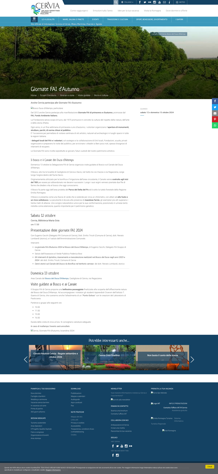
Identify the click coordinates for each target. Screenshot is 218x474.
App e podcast (76, 402)
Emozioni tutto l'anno (103, 10)
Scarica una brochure (119, 411)
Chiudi (210, 467)
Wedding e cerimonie (39, 399)
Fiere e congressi (37, 432)
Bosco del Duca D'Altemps (57, 278)
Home (34, 95)
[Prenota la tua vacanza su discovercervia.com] (159, 393)
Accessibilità (76, 426)
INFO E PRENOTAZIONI (178, 403)
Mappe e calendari (78, 396)
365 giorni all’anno (38, 412)
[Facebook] (215, 101)
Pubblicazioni (76, 393)
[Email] (215, 113)
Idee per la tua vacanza (128, 10)
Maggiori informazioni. (53, 470)
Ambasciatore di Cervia (120, 425)
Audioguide (75, 399)
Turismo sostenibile (38, 423)
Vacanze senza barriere (40, 402)
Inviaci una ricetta (118, 428)
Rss (72, 406)
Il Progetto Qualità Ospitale (41, 429)
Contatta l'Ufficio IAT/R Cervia (175, 408)
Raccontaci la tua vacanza (121, 431)
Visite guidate (84, 95)
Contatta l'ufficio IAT (119, 414)
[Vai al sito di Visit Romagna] (169, 430)
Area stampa (36, 438)
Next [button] (192, 359)
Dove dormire (36, 393)
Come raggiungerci (79, 10)
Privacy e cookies (77, 423)
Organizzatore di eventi (40, 435)
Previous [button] (26, 359)
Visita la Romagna (152, 10)
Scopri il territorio (48, 95)
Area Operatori (36, 426)
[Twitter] (215, 107)
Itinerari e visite (67, 95)
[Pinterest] (215, 119)
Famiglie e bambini (38, 396)
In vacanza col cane (38, 406)
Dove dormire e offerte (176, 10)
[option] (55, 357)
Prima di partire (37, 409)
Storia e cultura (101, 95)
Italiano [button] (128, 2)
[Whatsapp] (215, 125)
